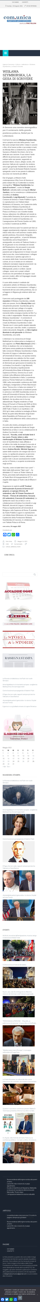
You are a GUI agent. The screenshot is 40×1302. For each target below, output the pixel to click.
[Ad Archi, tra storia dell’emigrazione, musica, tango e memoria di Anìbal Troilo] (19, 950)
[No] (37, 1295)
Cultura (17, 64)
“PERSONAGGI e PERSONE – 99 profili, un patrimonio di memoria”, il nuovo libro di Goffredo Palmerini (19, 1022)
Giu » (8, 766)
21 (33, 758)
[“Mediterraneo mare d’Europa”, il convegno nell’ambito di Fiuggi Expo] (19, 1065)
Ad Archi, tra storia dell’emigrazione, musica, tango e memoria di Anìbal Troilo (20, 937)
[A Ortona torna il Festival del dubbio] (19, 977)
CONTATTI (25, 2)
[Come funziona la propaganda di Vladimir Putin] (19, 851)
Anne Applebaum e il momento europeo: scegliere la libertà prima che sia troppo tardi (20, 811)
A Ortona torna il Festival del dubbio (14, 965)
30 (8, 764)
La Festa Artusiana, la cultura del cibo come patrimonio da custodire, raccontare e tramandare (19, 1080)
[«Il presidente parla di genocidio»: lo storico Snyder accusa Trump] (19, 910)
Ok (20, 1298)
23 (8, 761)
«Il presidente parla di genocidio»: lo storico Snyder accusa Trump (19, 896)
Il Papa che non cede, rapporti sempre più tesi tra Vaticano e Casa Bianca (19, 867)
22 (3, 761)
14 (33, 756)
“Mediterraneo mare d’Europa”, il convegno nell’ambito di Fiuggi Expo (17, 1051)
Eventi (18, 546)
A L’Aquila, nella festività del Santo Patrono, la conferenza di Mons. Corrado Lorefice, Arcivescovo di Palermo (20, 1139)
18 (18, 758)
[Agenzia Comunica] (20, 19)
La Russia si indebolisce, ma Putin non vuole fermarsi (17, 782)
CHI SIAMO (15, 2)
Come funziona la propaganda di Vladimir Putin (18, 690)
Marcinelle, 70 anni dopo (15, 1192)
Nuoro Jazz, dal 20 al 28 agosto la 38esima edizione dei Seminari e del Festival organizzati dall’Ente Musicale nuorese (18, 993)
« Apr (4, 766)
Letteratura (24, 64)
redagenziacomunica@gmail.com (15, 1274)
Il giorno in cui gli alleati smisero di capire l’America (19, 706)
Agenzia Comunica (8, 64)
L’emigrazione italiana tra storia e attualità (21, 1194)
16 (8, 758)
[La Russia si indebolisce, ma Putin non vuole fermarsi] (19, 795)
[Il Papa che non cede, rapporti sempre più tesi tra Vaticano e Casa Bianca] (19, 880)
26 (23, 761)
